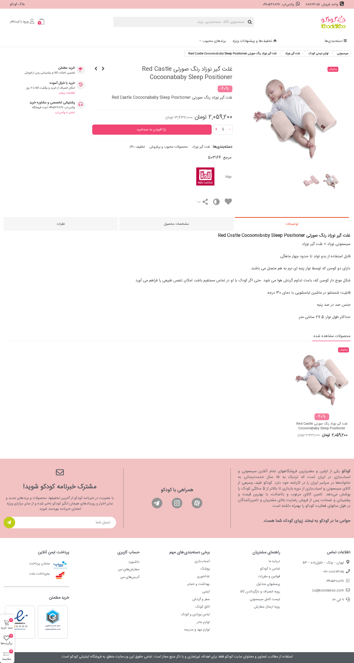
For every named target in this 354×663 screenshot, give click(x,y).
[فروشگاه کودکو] (333, 22)
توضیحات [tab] (292, 224)
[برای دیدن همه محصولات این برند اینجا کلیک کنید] (190, 176)
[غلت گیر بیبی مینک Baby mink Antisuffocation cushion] (103, 69)
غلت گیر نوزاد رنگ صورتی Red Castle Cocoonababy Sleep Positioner (321, 426)
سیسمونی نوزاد (338, 244)
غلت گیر (316, 244)
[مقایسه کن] (216, 203)
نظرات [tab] (61, 224)
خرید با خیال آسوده (62, 83)
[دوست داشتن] (228, 202)
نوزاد (306, 244)
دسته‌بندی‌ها (333, 41)
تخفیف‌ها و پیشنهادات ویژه (252, 41)
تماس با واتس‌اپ (65, 112)
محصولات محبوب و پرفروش (169, 147)
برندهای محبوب (214, 41)
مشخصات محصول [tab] (176, 224)
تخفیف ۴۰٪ (137, 147)
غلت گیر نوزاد (201, 147)
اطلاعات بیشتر (67, 93)
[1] (9, 522)
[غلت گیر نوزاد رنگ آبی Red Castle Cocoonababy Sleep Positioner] (95, 69)
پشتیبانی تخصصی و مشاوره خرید (52, 102)
